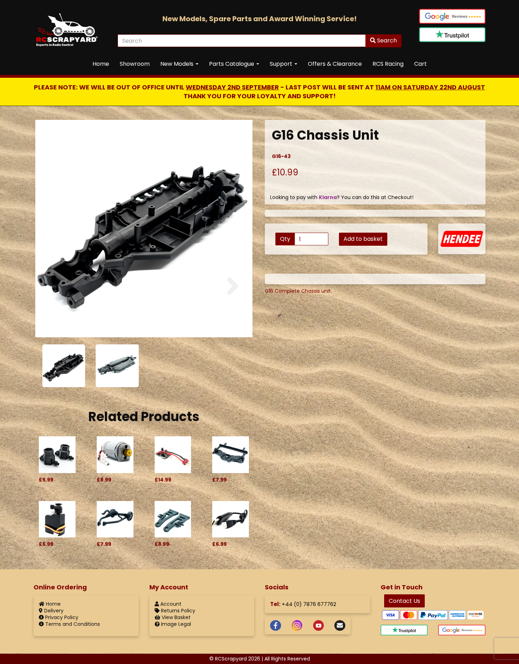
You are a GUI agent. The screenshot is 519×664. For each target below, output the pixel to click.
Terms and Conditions (72, 624)
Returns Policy (177, 610)
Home (101, 64)
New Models (177, 64)
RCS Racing (388, 64)
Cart (420, 64)
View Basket (175, 617)
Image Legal (175, 624)
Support (282, 64)
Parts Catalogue (232, 64)
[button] (55, 304)
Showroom (135, 64)
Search (386, 40)
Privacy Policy (61, 617)
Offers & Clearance (335, 64)
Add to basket (363, 239)
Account (170, 603)
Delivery (53, 610)
